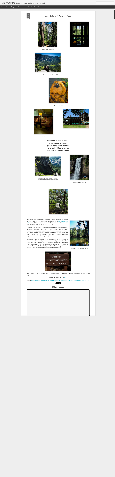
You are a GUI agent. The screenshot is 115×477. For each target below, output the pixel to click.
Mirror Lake (60, 280)
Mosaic (19, 7)
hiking (47, 280)
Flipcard (8, 7)
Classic (3, 7)
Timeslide (36, 7)
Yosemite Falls (85, 280)
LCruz (65, 277)
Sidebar (25, 7)
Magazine (14, 7)
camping (43, 280)
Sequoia (66, 280)
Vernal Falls (72, 280)
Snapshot (30, 7)
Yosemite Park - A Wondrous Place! (58, 16)
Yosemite (78, 280)
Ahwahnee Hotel (35, 280)
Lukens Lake (53, 280)
